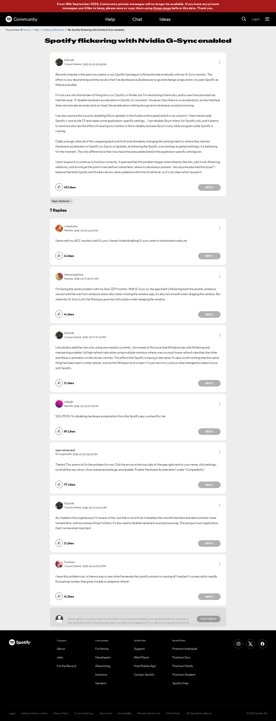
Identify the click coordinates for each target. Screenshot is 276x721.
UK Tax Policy (173, 713)
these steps (162, 8)
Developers (103, 657)
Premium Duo (181, 657)
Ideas (165, 19)
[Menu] (267, 19)
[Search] (244, 19)
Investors (101, 674)
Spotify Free (180, 683)
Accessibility (125, 713)
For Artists (102, 649)
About (61, 649)
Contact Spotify (144, 674)
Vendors (100, 683)
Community (25, 19)
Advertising (102, 666)
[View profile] (59, 62)
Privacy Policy (60, 713)
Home (26, 30)
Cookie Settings (84, 713)
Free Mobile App (145, 666)
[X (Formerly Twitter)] (250, 643)
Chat (137, 19)
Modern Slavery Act (149, 713)
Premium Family (182, 666)
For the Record (66, 666)
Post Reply (208, 619)
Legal (12, 713)
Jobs (60, 657)
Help (110, 19)
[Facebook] (262, 643)
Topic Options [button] (60, 201)
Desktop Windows (53, 30)
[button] (219, 62)
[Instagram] (238, 643)
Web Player (141, 657)
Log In (255, 19)
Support (139, 649)
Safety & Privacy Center (34, 713)
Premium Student (183, 674)
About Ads (106, 713)
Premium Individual (184, 649)
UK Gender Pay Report (199, 713)
